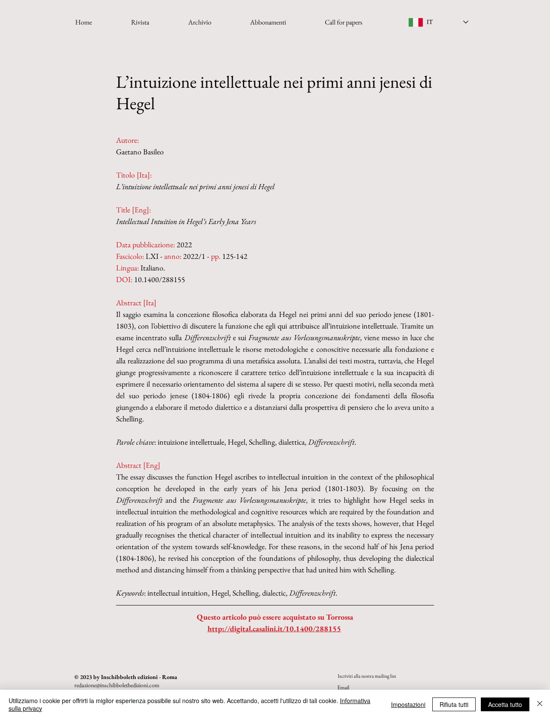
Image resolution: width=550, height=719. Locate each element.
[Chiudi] (540, 704)
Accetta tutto (505, 704)
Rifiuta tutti (454, 704)
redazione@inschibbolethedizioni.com (116, 685)
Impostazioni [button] (408, 704)
